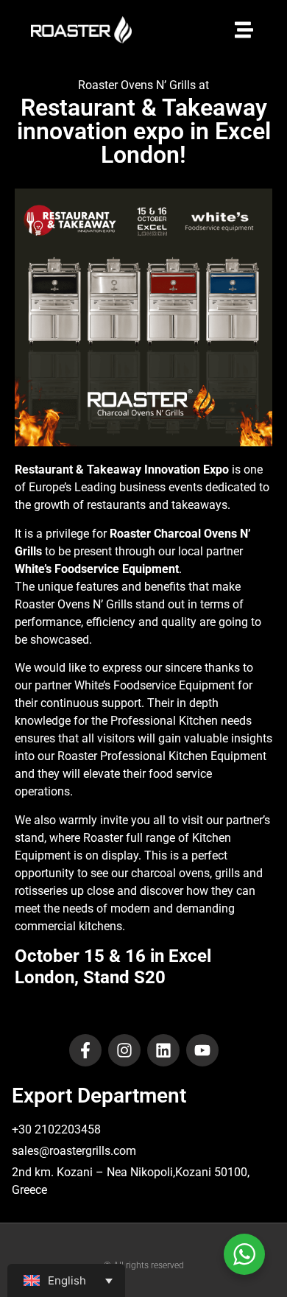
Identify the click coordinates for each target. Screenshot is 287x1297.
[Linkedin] (163, 1050)
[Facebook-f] (85, 1050)
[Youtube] (202, 1050)
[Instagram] (124, 1050)
